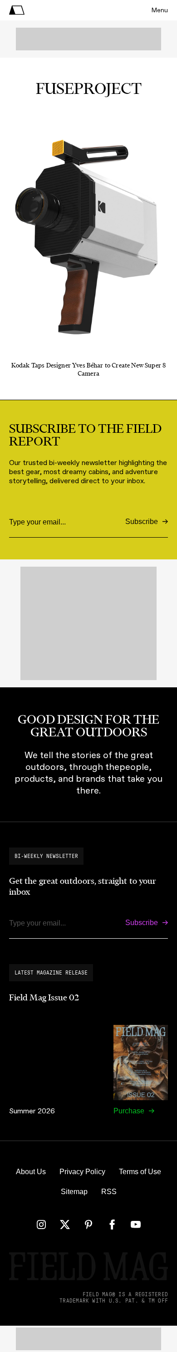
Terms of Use (140, 1172)
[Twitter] (64, 1224)
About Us (31, 1172)
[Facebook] (112, 1224)
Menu (160, 10)
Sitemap (74, 1191)
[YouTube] (135, 1224)
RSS (109, 1191)
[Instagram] (41, 1224)
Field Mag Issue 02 (44, 997)
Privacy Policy (82, 1172)
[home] (17, 10)
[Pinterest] (88, 1224)
